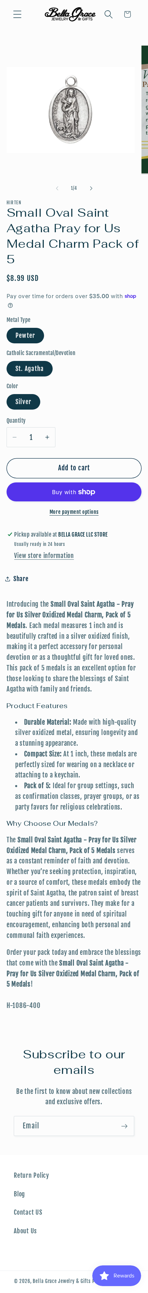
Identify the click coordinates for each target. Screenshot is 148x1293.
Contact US (28, 1212)
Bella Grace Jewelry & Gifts (62, 1281)
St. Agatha (29, 368)
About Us (25, 1231)
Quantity (16, 420)
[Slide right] (91, 188)
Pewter (25, 335)
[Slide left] (57, 188)
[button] (17, 14)
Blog (19, 1194)
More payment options (74, 512)
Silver (23, 401)
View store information (44, 555)
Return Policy (31, 1175)
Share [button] (21, 578)
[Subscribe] (124, 1126)
